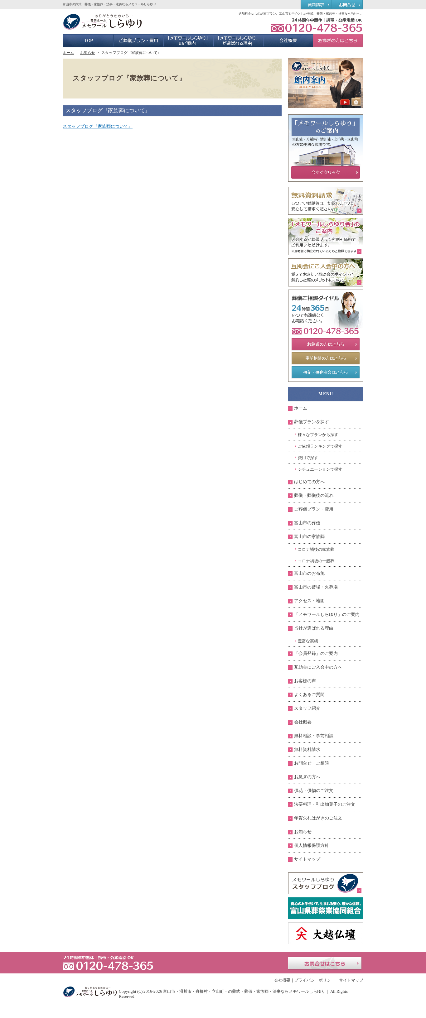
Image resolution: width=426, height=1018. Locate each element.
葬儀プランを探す (311, 422)
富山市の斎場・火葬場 (316, 587)
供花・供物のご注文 (313, 790)
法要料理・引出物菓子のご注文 (324, 804)
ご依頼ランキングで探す (320, 446)
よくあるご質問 (309, 694)
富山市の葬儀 (307, 523)
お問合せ (347, 5)
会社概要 (303, 722)
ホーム (300, 408)
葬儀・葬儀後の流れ (313, 495)
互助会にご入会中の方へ (318, 667)
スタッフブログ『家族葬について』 (98, 126)
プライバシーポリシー (314, 980)
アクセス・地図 (309, 600)
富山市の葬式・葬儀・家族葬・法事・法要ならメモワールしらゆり (109, 4)
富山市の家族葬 (309, 536)
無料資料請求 (307, 749)
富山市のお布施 (309, 573)
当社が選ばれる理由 (313, 628)
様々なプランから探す (318, 434)
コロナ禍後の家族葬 (316, 549)
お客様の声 (305, 681)
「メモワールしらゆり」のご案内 (327, 614)
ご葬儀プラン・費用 (313, 509)
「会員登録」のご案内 (316, 653)
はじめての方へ (309, 481)
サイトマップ (307, 859)
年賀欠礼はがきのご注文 (318, 818)
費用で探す (308, 457)
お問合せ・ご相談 (311, 763)
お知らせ (303, 831)
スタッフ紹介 (307, 708)
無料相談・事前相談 (313, 735)
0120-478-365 (316, 25)
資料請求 (316, 5)
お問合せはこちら (325, 963)
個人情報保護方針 (311, 845)
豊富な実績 (308, 641)
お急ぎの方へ (307, 777)
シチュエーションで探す (320, 469)
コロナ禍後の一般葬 (316, 561)
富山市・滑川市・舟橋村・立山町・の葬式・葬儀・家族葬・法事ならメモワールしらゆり (244, 991)
